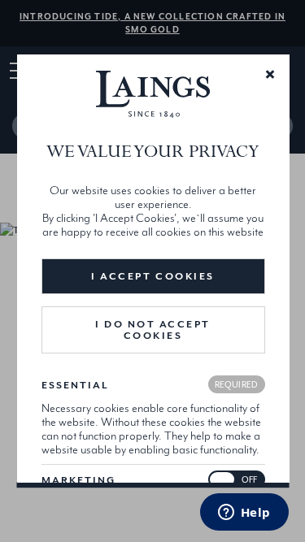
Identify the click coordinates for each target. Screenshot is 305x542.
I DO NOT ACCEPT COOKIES (153, 330)
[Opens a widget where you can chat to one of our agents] (244, 513)
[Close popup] (269, 73)
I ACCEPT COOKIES (152, 276)
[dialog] (152, 271)
